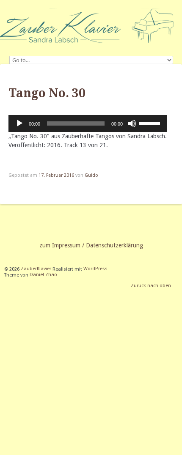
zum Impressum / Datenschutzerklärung (91, 245)
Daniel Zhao (43, 275)
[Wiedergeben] (19, 123)
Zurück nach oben (151, 286)
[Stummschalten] (132, 123)
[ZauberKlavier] (91, 25)
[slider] (151, 122)
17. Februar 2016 (56, 175)
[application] (87, 123)
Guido (91, 175)
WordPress (95, 269)
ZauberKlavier (36, 269)
